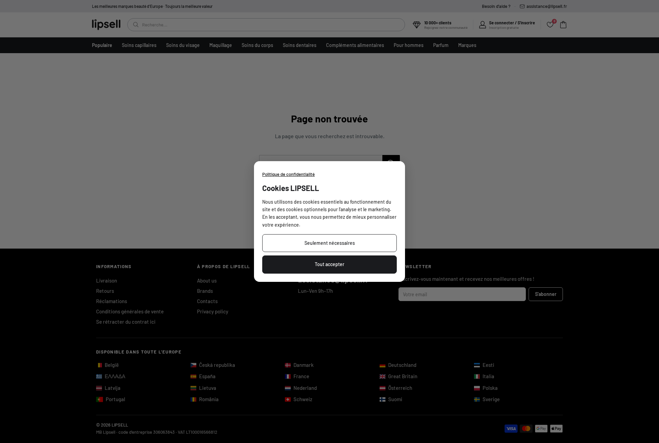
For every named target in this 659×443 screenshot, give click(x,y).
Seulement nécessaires (329, 243)
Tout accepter (329, 264)
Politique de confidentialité (288, 174)
